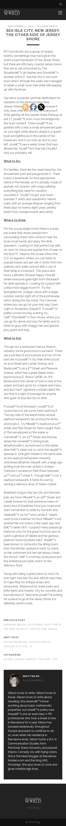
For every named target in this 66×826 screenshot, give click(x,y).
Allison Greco (47, 26)
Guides (9, 659)
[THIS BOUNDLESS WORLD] (12, 13)
